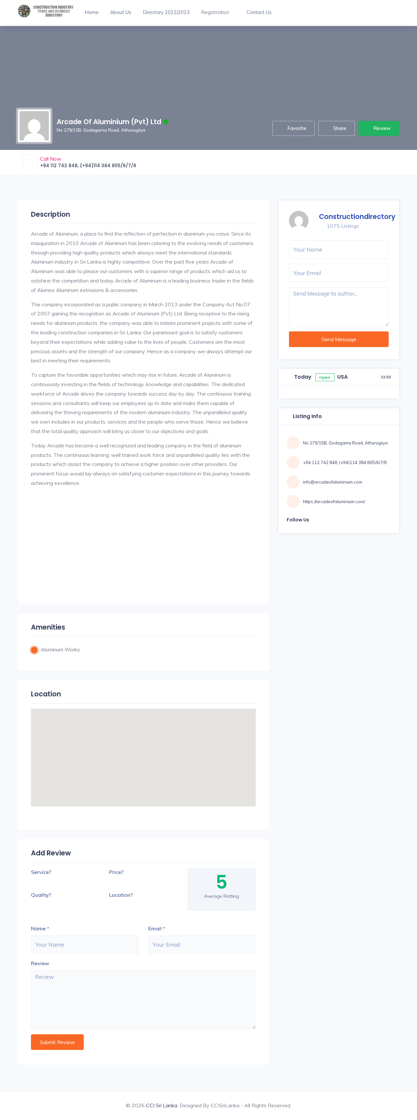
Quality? (41, 895)
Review (382, 128)
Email (155, 928)
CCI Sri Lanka (161, 1105)
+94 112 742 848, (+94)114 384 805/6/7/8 (88, 165)
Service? (41, 872)
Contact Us (259, 12)
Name (38, 928)
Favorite (296, 128)
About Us (120, 12)
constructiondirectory (357, 216)
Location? (121, 895)
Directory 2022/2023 (166, 12)
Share (339, 128)
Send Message (339, 339)
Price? (116, 872)
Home (92, 12)
